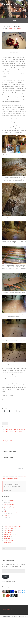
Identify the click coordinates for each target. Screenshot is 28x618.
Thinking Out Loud (8, 540)
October (11, 431)
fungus (23, 429)
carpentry (15, 429)
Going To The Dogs (9, 528)
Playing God (6, 441)
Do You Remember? (9, 500)
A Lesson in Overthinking (10, 512)
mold (3, 431)
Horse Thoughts (8, 530)
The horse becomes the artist (17, 441)
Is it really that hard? (9, 508)
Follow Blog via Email (8, 560)
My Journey (9, 427)
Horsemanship (7, 532)
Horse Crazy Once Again (14, 4)
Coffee (20, 429)
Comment (20, 468)
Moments (6, 515)
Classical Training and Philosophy (12, 527)
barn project (9, 429)
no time (6, 431)
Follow (5, 576)
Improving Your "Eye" (9, 534)
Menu (14, 20)
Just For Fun (7, 536)
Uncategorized (7, 542)
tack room (19, 431)
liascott (19, 28)
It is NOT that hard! (9, 504)
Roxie (15, 431)
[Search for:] (14, 548)
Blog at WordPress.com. (7, 609)
